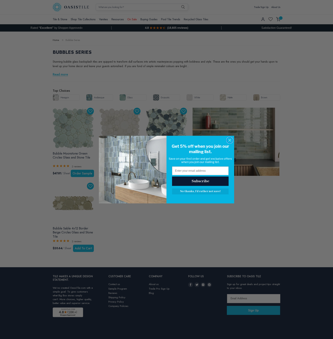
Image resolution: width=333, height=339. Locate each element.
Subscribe (200, 181)
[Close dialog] (230, 140)
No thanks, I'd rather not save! (200, 191)
